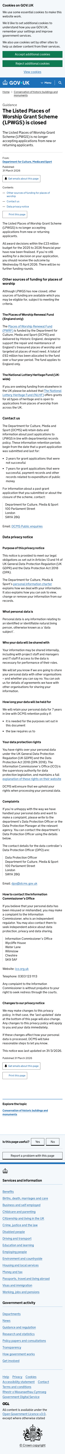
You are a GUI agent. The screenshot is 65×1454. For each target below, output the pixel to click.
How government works (18, 1354)
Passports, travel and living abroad (26, 1279)
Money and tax (12, 1272)
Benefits (8, 1192)
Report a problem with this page (32, 1156)
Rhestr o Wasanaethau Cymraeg (24, 1392)
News (6, 1321)
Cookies (31, 1377)
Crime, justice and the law (20, 1225)
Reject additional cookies (33, 63)
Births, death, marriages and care (25, 1198)
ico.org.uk (22, 969)
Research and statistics (18, 1334)
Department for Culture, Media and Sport (27, 161)
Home (6, 92)
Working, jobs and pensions (21, 1292)
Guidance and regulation (19, 1327)
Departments (11, 1314)
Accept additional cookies (32, 54)
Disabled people (13, 1232)
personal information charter (32, 584)
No (55, 1142)
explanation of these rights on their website (31, 779)
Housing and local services (20, 1265)
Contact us (13, 201)
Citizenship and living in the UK (23, 1218)
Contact (43, 1382)
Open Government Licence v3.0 (24, 1414)
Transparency (11, 1347)
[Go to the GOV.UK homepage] (16, 83)
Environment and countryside (22, 1258)
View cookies (32, 71)
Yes (39, 1142)
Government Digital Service (21, 1397)
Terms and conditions (16, 1387)
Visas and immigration (17, 1285)
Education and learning (18, 1245)
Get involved (11, 1361)
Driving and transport (17, 1238)
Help (5, 1377)
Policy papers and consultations (24, 1341)
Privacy (17, 1377)
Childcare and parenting (19, 1212)
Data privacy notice (18, 206)
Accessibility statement (18, 1382)
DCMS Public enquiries (27, 526)
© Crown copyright (33, 1445)
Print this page (17, 214)
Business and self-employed (21, 1205)
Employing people (14, 1252)
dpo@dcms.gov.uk (24, 883)
